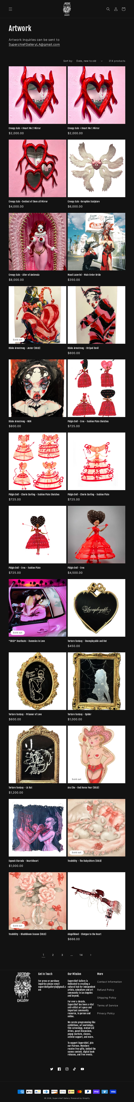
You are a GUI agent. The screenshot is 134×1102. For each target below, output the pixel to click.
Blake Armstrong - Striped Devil (83, 348)
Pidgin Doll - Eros (76, 567)
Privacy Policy (106, 1013)
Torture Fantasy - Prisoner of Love (25, 714)
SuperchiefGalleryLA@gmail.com (34, 44)
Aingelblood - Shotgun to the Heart (84, 934)
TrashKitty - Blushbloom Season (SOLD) (27, 934)
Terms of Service (107, 1005)
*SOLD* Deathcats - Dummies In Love (27, 641)
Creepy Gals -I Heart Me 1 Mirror (83, 128)
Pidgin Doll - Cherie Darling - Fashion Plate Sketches (34, 494)
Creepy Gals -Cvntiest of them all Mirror (28, 201)
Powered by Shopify (80, 1098)
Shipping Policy (106, 997)
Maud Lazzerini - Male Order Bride (84, 274)
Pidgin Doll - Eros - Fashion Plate (24, 567)
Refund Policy (105, 989)
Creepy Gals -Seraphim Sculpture (84, 201)
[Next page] (90, 955)
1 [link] (43, 954)
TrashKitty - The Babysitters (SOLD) (85, 860)
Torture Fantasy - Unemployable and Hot (87, 641)
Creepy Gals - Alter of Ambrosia (24, 274)
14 (81, 954)
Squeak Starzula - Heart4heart (23, 860)
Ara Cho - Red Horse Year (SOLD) (83, 787)
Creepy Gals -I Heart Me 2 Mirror (25, 128)
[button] (10, 9)
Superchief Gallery (61, 1098)
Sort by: (68, 60)
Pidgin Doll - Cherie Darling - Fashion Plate (88, 494)
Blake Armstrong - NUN (20, 421)
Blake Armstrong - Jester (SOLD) (24, 348)
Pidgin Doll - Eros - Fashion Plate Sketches (88, 421)
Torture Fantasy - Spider (79, 714)
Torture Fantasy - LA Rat (20, 787)
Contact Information (109, 981)
